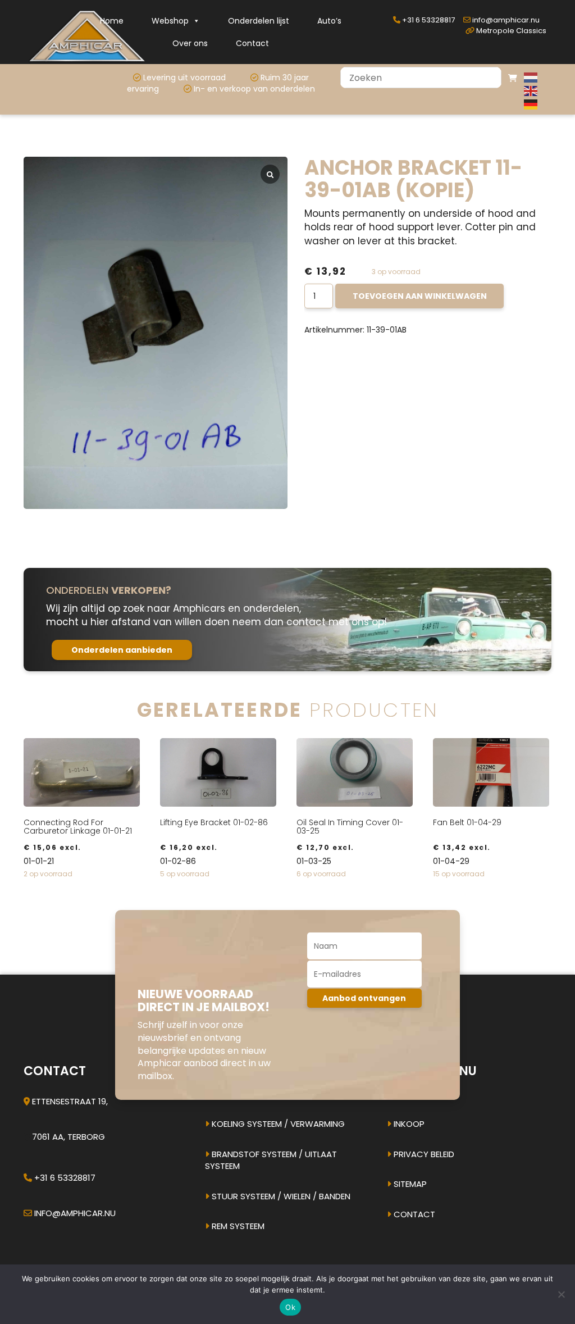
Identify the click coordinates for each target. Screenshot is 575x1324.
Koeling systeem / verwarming (277, 1124)
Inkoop (408, 1124)
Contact (252, 43)
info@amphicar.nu (505, 20)
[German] (531, 104)
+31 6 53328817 (427, 20)
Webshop (170, 20)
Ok (290, 1307)
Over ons (190, 43)
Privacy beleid (422, 1154)
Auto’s (329, 20)
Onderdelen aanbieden (121, 650)
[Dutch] (531, 77)
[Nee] (561, 1294)
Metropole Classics (510, 30)
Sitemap (409, 1184)
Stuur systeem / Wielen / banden (279, 1196)
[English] (531, 90)
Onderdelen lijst (258, 20)
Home (112, 20)
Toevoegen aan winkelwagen (420, 296)
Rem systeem (236, 1226)
